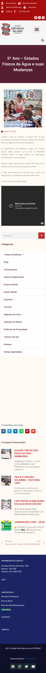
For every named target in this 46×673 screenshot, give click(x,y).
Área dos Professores (10, 597)
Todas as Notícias (12, 254)
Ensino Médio (10, 292)
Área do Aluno (7, 601)
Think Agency (30, 659)
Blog (6, 262)
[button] (37, 29)
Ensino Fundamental (14, 277)
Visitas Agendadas (13, 352)
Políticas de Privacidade (15, 329)
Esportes (8, 299)
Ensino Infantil (11, 284)
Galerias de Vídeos (13, 322)
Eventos (8, 307)
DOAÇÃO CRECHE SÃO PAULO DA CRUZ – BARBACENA (26, 453)
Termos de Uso (11, 337)
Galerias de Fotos (12, 314)
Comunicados (10, 269)
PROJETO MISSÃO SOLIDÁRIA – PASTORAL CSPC (27, 480)
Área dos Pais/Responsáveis (12, 605)
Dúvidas (8, 344)
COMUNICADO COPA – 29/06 (29, 522)
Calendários (6, 610)
